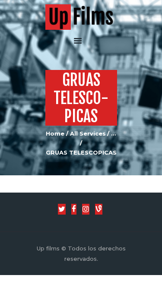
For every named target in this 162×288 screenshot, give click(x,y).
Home (55, 133)
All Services (88, 133)
